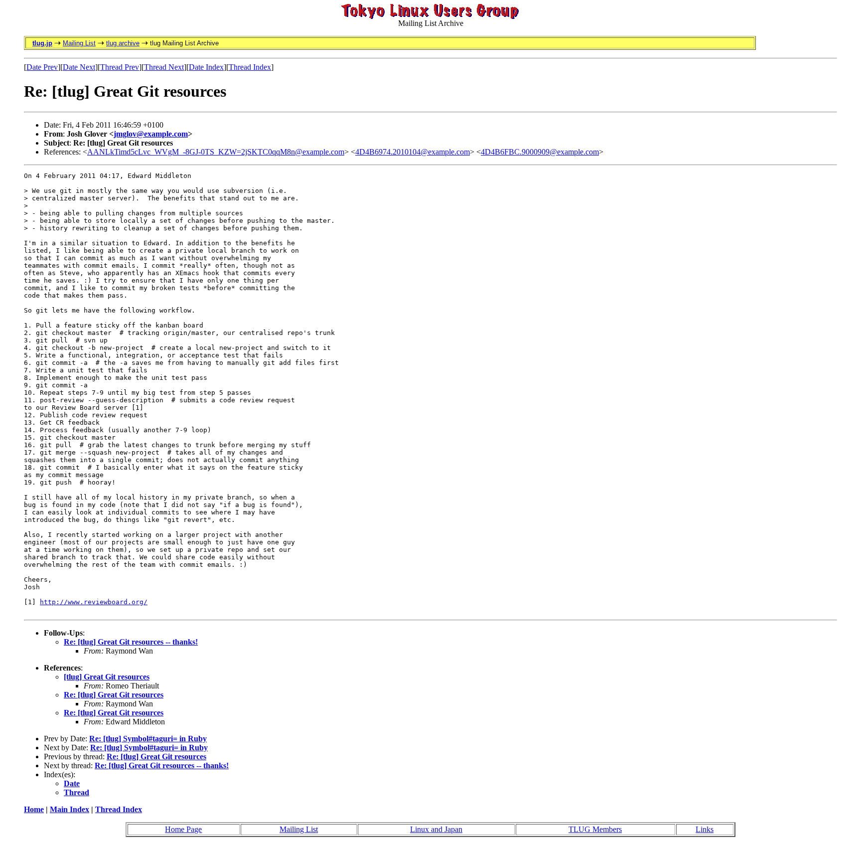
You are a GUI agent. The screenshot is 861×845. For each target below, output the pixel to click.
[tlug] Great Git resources (106, 677)
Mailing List (79, 43)
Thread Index (250, 67)
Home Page (183, 829)
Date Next (79, 67)
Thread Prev (119, 67)
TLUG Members (595, 829)
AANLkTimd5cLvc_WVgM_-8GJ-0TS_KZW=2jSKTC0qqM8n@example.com (215, 152)
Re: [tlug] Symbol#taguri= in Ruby (148, 738)
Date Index (206, 67)
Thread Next (164, 67)
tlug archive (123, 43)
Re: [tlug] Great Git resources (113, 694)
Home (34, 809)
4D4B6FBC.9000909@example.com (540, 152)
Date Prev (42, 67)
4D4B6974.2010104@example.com (412, 152)
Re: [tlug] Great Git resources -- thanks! (131, 642)
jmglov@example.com (151, 134)
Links (705, 829)
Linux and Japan (436, 829)
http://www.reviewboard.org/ (93, 602)
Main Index (69, 809)
